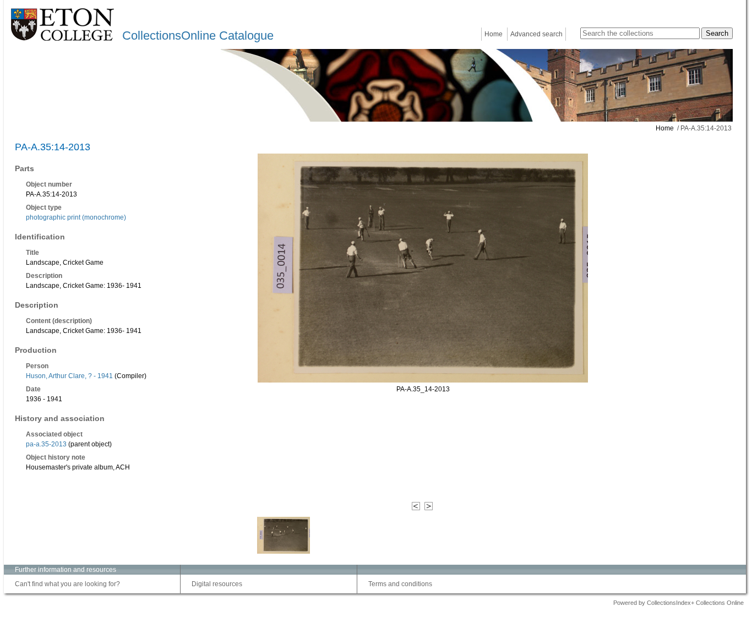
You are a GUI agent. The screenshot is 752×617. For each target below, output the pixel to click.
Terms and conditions (400, 584)
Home (493, 34)
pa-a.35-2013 (46, 444)
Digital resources (217, 584)
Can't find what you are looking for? (67, 584)
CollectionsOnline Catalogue (198, 35)
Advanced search (536, 34)
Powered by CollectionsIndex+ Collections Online (678, 602)
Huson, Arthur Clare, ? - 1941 (69, 376)
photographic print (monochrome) (76, 217)
